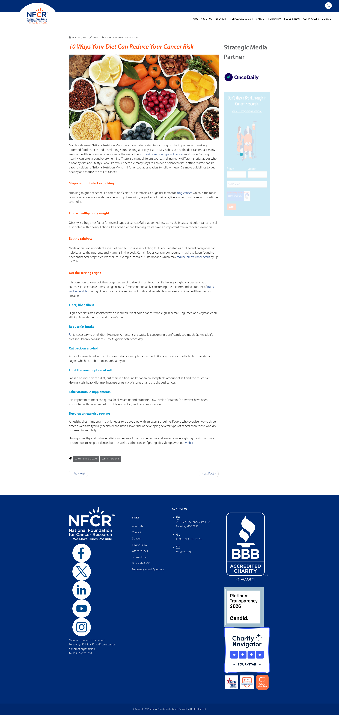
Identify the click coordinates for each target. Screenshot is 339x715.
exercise (92, 414)
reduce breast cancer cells (193, 257)
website (190, 443)
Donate (326, 19)
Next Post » (209, 473)
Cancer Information (269, 19)
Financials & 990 (141, 563)
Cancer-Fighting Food (125, 37)
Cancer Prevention (110, 459)
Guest (96, 37)
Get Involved (311, 19)
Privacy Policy (139, 545)
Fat (71, 335)
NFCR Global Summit (241, 19)
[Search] (328, 5)
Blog (108, 37)
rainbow (86, 239)
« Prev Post (78, 473)
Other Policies (140, 551)
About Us (206, 19)
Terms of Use (139, 557)
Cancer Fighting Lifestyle (86, 459)
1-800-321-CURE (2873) (189, 539)
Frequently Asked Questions (148, 569)
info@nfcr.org (183, 551)
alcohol (92, 348)
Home (195, 19)
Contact (136, 532)
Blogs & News (292, 19)
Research (220, 19)
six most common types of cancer (161, 154)
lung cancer (184, 193)
